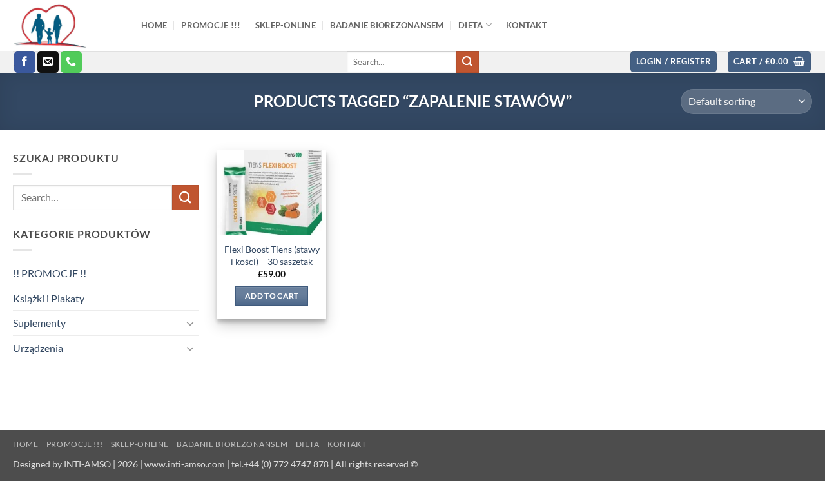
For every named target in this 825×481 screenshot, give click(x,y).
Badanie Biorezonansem (232, 444)
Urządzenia (38, 348)
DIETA (308, 444)
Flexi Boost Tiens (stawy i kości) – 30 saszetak (272, 255)
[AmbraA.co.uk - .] (67, 25)
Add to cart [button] (272, 295)
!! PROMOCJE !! (49, 273)
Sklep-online (140, 444)
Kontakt (346, 444)
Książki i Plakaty (48, 298)
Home (25, 444)
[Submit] (467, 62)
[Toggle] (191, 323)
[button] (673, 61)
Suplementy (39, 323)
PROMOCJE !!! (74, 444)
